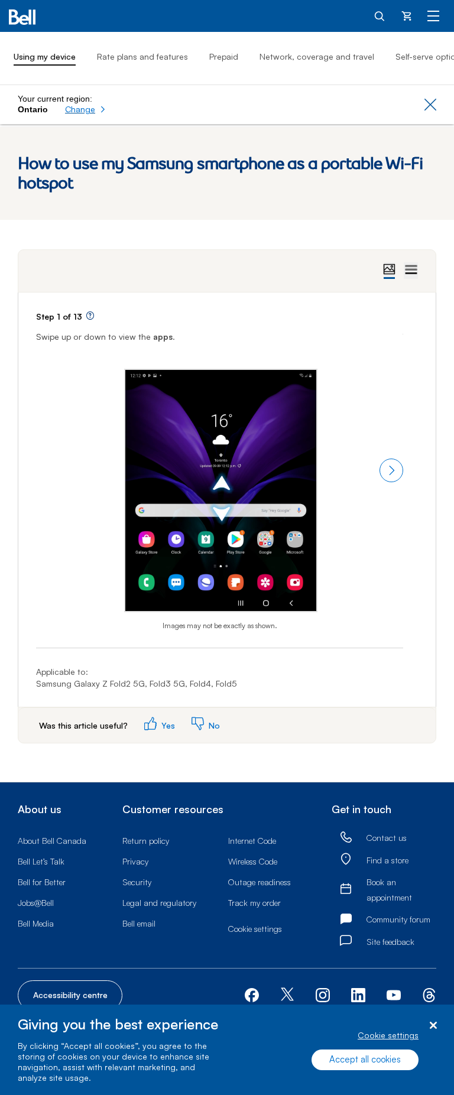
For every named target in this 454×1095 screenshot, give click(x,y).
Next (391, 470)
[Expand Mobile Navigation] (433, 15)
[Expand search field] (380, 15)
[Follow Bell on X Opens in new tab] (287, 995)
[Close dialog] (433, 1025)
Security (136, 882)
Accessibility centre (70, 995)
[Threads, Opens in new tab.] (429, 994)
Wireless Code (252, 861)
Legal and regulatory (159, 903)
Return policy (145, 841)
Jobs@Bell (36, 903)
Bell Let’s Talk (41, 861)
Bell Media (36, 923)
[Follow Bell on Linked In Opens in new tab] (358, 994)
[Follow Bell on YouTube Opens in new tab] (394, 994)
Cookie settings (388, 1035)
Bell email (138, 923)
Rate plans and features (142, 56)
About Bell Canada (52, 841)
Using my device (45, 56)
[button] (85, 109)
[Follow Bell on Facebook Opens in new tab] (252, 994)
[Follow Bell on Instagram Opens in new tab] (323, 995)
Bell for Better (42, 882)
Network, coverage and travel (317, 56)
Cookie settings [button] (255, 929)
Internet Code (252, 841)
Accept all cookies (365, 1059)
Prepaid (223, 56)
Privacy (135, 861)
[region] (227, 1050)
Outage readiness (259, 882)
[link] (346, 837)
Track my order (254, 903)
